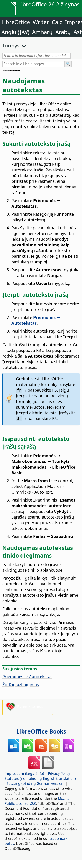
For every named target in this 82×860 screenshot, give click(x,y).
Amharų (42, 32)
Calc (57, 22)
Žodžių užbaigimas (20, 684)
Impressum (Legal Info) (24, 773)
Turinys (11, 45)
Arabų (63, 32)
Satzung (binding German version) (36, 783)
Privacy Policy (59, 773)
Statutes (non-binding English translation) (40, 778)
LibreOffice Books (41, 731)
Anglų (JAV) (15, 32)
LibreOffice (15, 22)
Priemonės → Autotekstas (27, 676)
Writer (41, 22)
